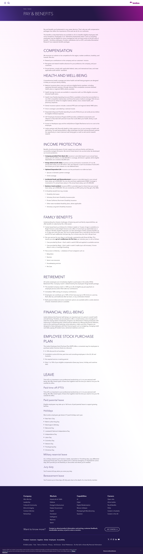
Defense (52, 502)
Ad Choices (57, 545)
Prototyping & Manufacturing (85, 511)
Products (26, 540)
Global (46, 540)
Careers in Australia (114, 511)
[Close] (140, 550)
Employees (52, 540)
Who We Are (27, 499)
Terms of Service (42, 545)
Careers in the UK (113, 514)
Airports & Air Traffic (56, 499)
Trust (34, 545)
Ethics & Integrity (28, 508)
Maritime (52, 520)
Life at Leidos (112, 502)
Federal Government (56, 508)
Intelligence (53, 517)
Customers (33, 540)
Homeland (53, 514)
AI (77, 499)
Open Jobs (111, 499)
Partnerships (27, 514)
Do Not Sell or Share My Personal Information (88, 545)
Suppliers (40, 540)
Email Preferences (67, 545)
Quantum (80, 514)
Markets (53, 496)
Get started (111, 529)
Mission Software (82, 508)
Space (52, 522)
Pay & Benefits (112, 505)
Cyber (79, 502)
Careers (29, 9)
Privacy (50, 545)
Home (24, 9)
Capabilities (82, 496)
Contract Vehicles (28, 511)
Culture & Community (30, 505)
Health (52, 511)
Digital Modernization (83, 505)
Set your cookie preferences (109, 550)
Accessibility (61, 540)
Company (27, 496)
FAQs (109, 508)
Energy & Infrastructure (57, 505)
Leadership (26, 502)
